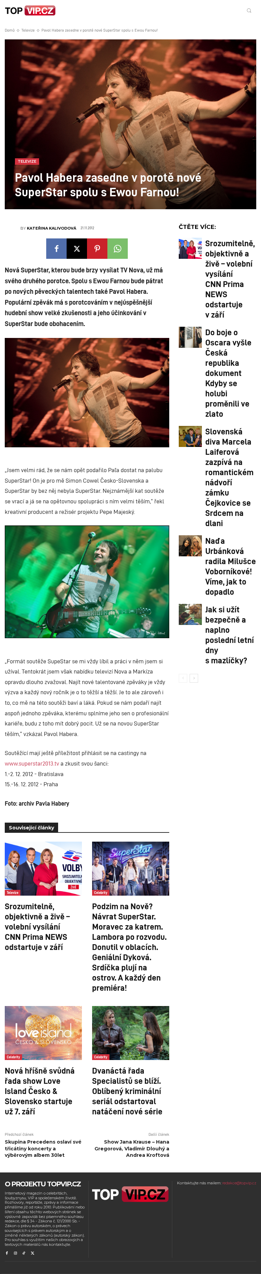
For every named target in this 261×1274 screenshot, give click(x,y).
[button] (249, 10)
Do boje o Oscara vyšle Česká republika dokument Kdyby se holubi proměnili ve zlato (228, 372)
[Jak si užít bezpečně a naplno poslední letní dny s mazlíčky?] (190, 614)
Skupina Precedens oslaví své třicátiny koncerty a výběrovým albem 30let (43, 1148)
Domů (10, 30)
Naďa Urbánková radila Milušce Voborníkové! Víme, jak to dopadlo (230, 566)
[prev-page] (183, 678)
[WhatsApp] (117, 248)
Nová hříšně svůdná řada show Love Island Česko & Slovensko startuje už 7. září (40, 1090)
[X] (77, 248)
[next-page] (194, 678)
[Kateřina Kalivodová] (12, 228)
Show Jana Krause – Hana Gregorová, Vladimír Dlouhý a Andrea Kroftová (131, 1148)
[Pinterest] (97, 248)
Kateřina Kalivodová (51, 228)
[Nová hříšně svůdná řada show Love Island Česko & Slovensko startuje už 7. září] (43, 1033)
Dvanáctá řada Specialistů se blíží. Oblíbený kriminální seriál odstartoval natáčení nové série (127, 1090)
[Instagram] (15, 1253)
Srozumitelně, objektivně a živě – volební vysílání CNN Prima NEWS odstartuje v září (37, 926)
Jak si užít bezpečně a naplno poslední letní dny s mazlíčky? (229, 634)
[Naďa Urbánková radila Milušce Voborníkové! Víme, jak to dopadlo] (190, 545)
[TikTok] (24, 1253)
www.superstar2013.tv (32, 763)
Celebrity (100, 893)
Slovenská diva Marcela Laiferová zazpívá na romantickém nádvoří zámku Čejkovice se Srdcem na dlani (229, 477)
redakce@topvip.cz (239, 1183)
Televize (28, 30)
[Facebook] (56, 248)
